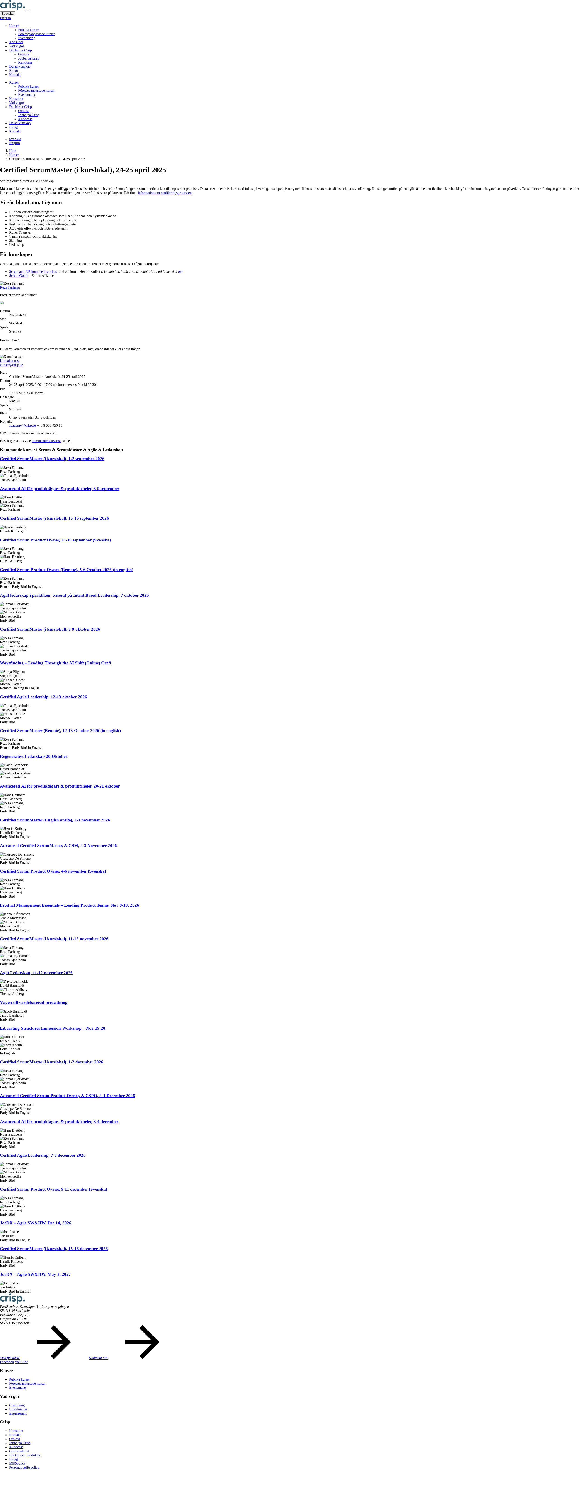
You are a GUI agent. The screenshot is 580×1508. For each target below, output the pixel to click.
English (5, 18)
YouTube (21, 1362)
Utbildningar (18, 1409)
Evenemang (26, 38)
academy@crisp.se (22, 425)
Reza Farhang (10, 287)
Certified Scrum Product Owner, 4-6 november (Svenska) (53, 871)
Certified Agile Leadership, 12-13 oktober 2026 (43, 696)
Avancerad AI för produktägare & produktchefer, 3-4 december (59, 1121)
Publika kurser (28, 30)
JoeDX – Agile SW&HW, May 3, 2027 (35, 1274)
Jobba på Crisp (28, 58)
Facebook (7, 1362)
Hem (12, 151)
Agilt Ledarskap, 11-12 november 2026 (36, 972)
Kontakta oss (9, 361)
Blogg (13, 70)
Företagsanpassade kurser (36, 34)
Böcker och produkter (24, 1455)
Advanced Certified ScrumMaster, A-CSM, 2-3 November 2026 (58, 845)
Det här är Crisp (20, 50)
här (180, 271)
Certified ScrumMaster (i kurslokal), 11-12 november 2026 (54, 938)
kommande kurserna (46, 441)
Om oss (23, 54)
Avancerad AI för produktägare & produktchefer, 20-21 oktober (60, 786)
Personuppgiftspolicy (24, 1467)
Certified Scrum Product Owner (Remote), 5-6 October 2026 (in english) (66, 569)
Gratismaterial (19, 1451)
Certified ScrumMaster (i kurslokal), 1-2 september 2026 (52, 458)
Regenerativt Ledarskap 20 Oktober (33, 756)
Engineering (18, 1413)
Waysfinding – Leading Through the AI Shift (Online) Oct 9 (55, 663)
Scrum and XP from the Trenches (33, 271)
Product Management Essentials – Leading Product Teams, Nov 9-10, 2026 (69, 905)
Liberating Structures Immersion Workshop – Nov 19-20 (52, 1028)
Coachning (17, 1405)
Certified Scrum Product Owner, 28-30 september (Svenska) (55, 540)
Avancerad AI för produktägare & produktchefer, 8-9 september (59, 488)
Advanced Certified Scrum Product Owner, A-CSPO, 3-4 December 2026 (67, 1095)
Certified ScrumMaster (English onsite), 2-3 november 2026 (55, 820)
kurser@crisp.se (11, 365)
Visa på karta (10, 1358)
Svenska (7, 13)
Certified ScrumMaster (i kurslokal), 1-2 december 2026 (51, 1062)
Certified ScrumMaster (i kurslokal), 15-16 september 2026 (54, 518)
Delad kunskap (20, 66)
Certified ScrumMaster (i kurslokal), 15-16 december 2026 (54, 1248)
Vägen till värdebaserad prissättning (34, 1002)
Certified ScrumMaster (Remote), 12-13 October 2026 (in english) (60, 730)
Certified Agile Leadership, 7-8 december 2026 (43, 1155)
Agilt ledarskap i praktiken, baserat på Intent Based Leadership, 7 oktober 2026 (74, 595)
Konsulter (16, 42)
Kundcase (25, 62)
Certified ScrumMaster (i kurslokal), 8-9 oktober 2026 (50, 629)
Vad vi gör (16, 46)
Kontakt (15, 75)
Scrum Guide (18, 276)
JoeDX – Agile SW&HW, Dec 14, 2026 (35, 1223)
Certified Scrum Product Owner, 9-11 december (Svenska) (53, 1189)
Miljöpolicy (17, 1463)
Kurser (14, 26)
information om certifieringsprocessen (165, 193)
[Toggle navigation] (27, 10)
